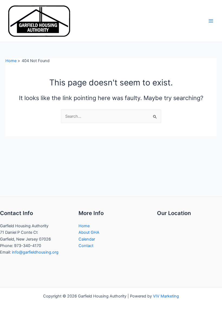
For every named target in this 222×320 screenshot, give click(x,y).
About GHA (89, 232)
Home (84, 225)
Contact (86, 245)
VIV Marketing (166, 296)
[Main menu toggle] (211, 21)
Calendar (87, 239)
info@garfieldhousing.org (35, 252)
